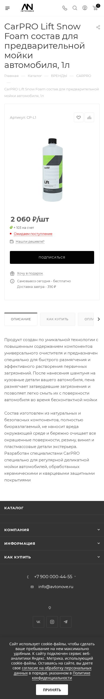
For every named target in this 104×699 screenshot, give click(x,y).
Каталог (14, 508)
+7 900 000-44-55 (53, 577)
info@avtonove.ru (55, 586)
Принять (52, 689)
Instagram (52, 622)
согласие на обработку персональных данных (53, 670)
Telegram (65, 622)
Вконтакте (38, 622)
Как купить (58, 319)
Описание (21, 319)
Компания (16, 530)
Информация (19, 543)
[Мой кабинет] (84, 8)
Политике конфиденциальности (61, 675)
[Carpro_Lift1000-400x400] (52, 169)
